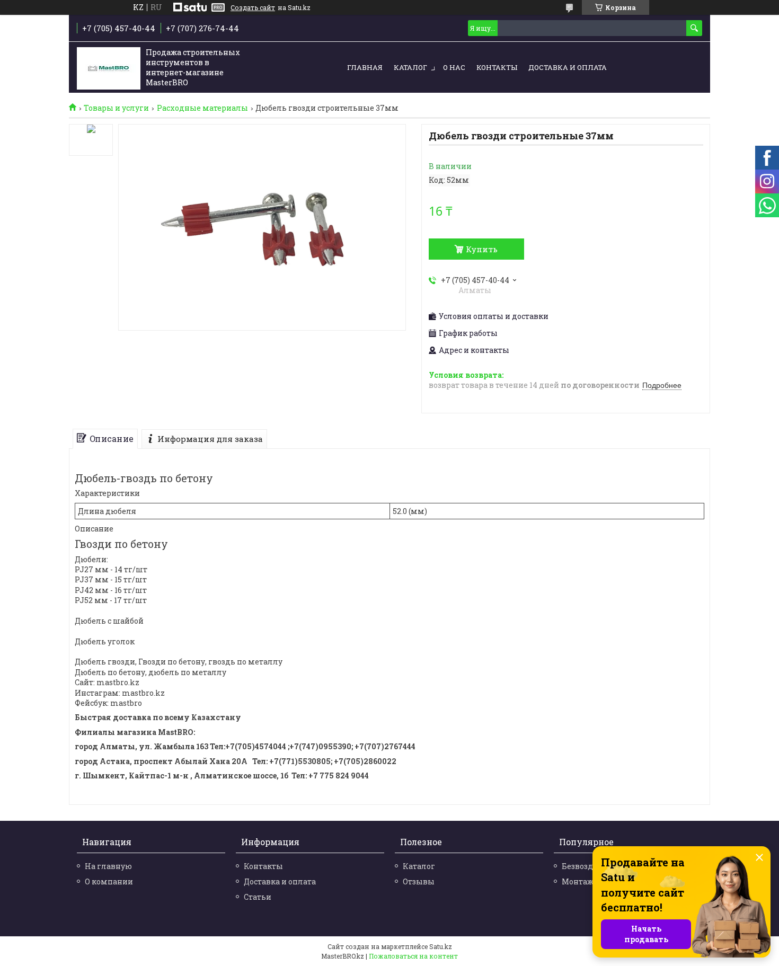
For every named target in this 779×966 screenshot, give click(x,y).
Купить (482, 249)
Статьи (257, 897)
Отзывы (419, 881)
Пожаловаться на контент (413, 956)
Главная (365, 67)
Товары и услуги (116, 108)
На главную (108, 866)
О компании (109, 881)
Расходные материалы (202, 108)
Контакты (496, 67)
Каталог (410, 67)
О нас (454, 67)
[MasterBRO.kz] (108, 68)
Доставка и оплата (567, 67)
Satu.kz (440, 946)
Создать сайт (253, 7)
